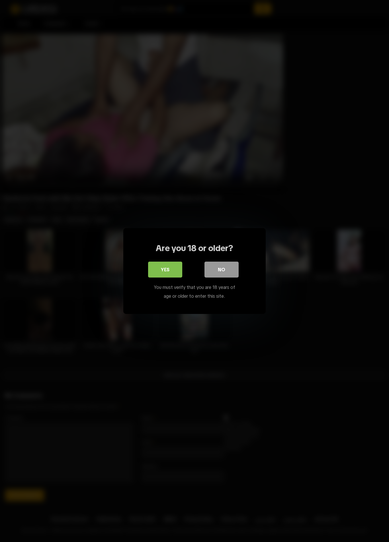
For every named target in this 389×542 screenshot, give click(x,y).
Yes (165, 269)
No (221, 269)
